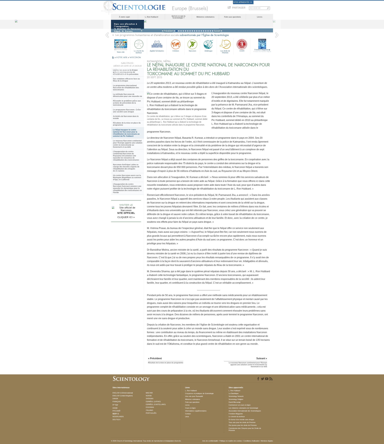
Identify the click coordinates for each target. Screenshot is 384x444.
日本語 (114, 408)
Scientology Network (236, 396)
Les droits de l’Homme (225, 51)
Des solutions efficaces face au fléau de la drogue (126, 80)
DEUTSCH (116, 419)
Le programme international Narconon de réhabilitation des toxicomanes (126, 87)
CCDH (242, 51)
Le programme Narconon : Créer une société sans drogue (127, 111)
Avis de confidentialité (210, 441)
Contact (188, 414)
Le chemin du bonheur (237, 416)
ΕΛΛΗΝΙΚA (150, 407)
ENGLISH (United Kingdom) (122, 396)
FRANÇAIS (116, 401)
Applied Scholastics (157, 51)
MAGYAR (149, 393)
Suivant (217, 30)
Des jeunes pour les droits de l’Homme (243, 425)
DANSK (115, 398)
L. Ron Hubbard (151, 17)
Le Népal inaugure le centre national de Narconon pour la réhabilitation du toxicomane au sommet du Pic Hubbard (126, 133)
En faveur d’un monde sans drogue (241, 419)
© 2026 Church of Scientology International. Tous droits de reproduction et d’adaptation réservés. (146, 441)
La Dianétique (233, 393)
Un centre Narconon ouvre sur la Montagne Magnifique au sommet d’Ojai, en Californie (127, 177)
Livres (259, 17)
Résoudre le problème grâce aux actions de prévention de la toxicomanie (127, 103)
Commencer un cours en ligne (239, 405)
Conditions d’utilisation (251, 441)
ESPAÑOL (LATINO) (153, 401)
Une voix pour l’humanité (194, 396)
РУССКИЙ (116, 411)
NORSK (149, 396)
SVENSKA (149, 398)
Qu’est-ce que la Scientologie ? (178, 17)
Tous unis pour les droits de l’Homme (242, 422)
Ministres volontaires (205, 17)
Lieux (187, 416)
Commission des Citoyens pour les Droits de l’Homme (245, 429)
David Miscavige (235, 402)
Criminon (175, 51)
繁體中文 (115, 414)
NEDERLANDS (118, 416)
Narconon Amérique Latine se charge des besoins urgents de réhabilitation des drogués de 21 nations (126, 168)
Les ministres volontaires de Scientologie (243, 408)
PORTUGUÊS (151, 413)
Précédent (168, 30)
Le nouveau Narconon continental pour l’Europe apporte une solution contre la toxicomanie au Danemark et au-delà (127, 144)
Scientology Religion (236, 399)
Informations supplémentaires (196, 411)
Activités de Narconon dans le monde (126, 117)
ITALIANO (149, 410)
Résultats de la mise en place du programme (127, 124)
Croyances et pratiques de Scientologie (199, 393)
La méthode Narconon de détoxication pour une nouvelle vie (127, 95)
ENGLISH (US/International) (122, 393)
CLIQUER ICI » (126, 217)
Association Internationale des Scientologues (245, 411)
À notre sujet (124, 17)
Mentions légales (267, 441)
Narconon (192, 51)
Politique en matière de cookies (230, 441)
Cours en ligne (190, 408)
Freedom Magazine (262, 50)
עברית (115, 404)
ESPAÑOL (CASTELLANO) (156, 404)
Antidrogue (208, 51)
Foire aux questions (232, 17)
